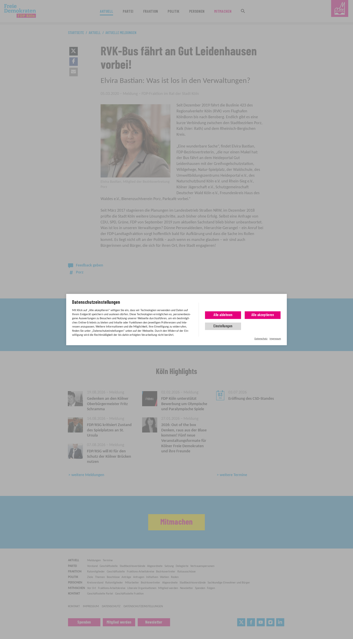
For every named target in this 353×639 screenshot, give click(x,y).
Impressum (275, 338)
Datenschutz (261, 338)
